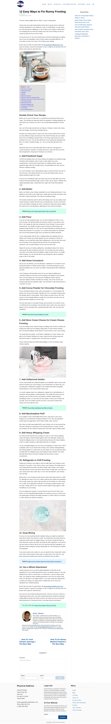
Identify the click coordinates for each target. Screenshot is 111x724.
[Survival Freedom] (28, 4)
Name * (23, 675)
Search (46, 714)
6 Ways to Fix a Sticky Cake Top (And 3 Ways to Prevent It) (44, 561)
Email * (42, 675)
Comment (22, 657)
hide (28, 86)
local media (34, 625)
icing (57, 147)
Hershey (53, 625)
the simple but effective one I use (53, 45)
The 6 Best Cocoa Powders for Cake (37, 314)
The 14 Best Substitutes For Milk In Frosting (40, 408)
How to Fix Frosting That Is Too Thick (45, 605)
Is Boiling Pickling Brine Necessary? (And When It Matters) (82, 36)
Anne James (23, 13)
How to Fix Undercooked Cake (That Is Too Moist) (41, 211)
